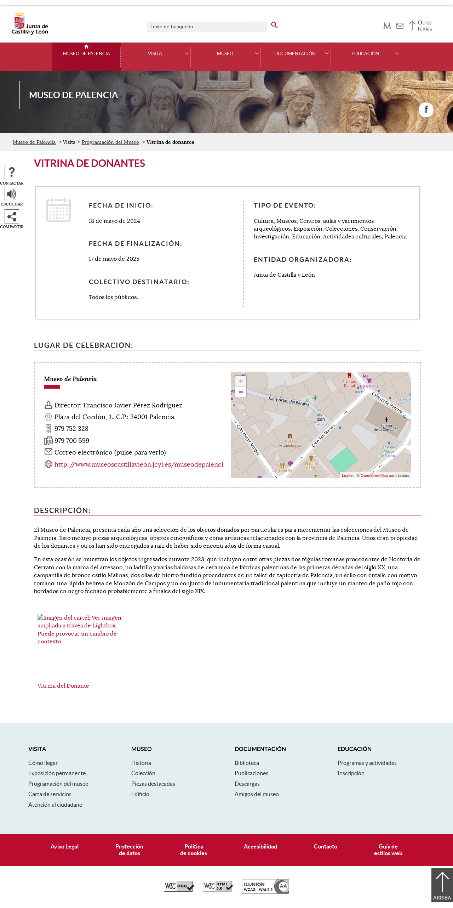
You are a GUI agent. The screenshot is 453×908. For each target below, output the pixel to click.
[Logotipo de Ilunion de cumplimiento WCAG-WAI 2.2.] (265, 892)
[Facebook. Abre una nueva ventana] (426, 109)
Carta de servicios (49, 794)
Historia (141, 763)
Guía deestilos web (388, 849)
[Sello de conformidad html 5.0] (218, 889)
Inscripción (351, 773)
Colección (143, 773)
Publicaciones (251, 773)
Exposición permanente (57, 773)
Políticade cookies (193, 849)
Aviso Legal (65, 846)
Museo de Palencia (86, 53)
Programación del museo (58, 783)
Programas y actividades (367, 763)
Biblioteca (247, 763)
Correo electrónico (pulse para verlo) (110, 452)
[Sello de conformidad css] (179, 889)
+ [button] (241, 381)
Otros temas (425, 25)
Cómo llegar (43, 763)
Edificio (140, 794)
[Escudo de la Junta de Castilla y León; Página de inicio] (29, 33)
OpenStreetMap (374, 475)
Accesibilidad (260, 846)
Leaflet (348, 475)
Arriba (442, 898)
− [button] (241, 392)
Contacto (325, 846)
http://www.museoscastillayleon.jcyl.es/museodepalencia (140, 464)
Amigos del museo (257, 794)
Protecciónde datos (129, 849)
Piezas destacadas (153, 783)
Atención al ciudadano (55, 804)
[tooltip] (387, 25)
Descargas (247, 783)
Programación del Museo (110, 142)
